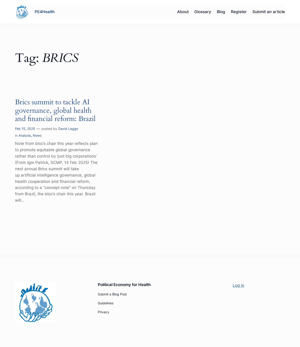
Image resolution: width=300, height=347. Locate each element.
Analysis (25, 135)
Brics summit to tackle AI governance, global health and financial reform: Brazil (55, 110)
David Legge (68, 129)
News (37, 135)
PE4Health (45, 11)
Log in (238, 285)
